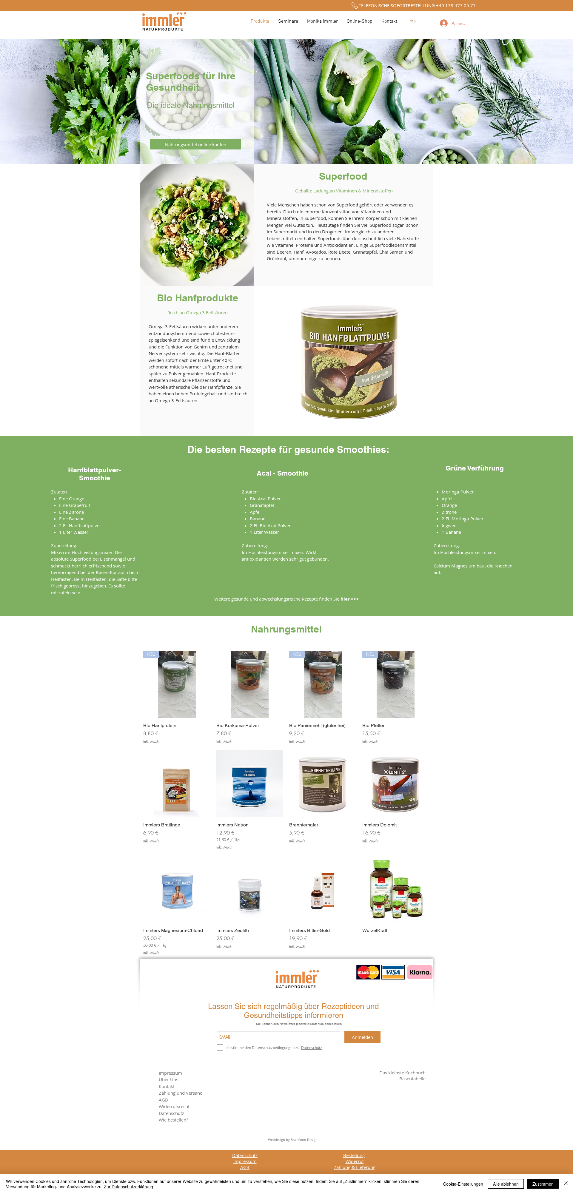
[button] (413, 20)
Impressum (170, 1073)
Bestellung (354, 1155)
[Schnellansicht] (250, 684)
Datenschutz (245, 1155)
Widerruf (355, 1161)
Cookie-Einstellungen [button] (463, 1184)
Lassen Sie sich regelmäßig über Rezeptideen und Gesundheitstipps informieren (293, 1011)
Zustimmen (543, 1184)
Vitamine (284, 245)
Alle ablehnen (506, 1184)
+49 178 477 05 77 (456, 5)
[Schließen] (565, 1183)
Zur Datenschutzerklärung (128, 1187)
